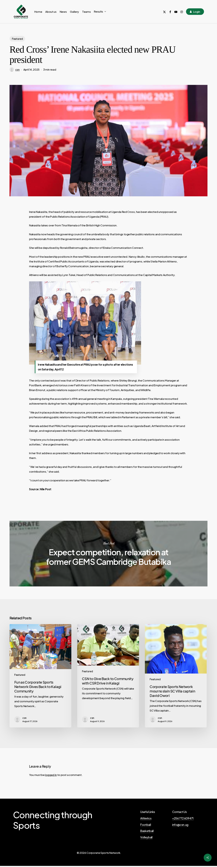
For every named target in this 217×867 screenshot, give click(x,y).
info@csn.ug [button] (180, 824)
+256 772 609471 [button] (183, 818)
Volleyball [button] (146, 837)
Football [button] (145, 824)
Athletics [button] (145, 818)
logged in (51, 775)
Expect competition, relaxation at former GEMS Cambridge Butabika (108, 553)
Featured (17, 38)
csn (17, 69)
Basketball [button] (146, 831)
